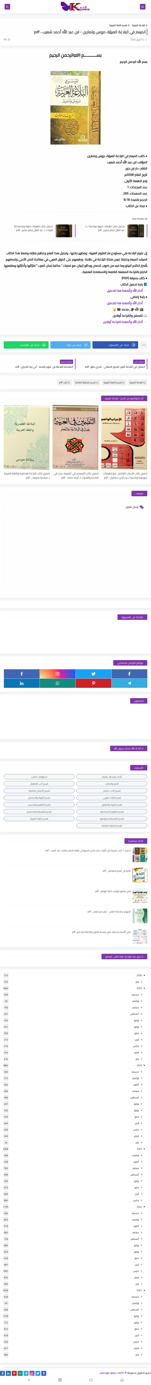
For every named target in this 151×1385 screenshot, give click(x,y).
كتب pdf (63, 382)
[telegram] (129, 683)
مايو (136, 1033)
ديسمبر (135, 994)
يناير (137, 981)
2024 (139, 1065)
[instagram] (58, 673)
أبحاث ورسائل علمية (112, 777)
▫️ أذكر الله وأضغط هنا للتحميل (127, 290)
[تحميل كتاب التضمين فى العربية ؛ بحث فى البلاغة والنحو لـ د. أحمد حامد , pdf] (75, 437)
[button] (115, 345)
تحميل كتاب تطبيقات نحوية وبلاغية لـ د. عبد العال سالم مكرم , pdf (105, 228)
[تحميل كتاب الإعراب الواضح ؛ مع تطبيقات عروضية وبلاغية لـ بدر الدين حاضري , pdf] (124, 437)
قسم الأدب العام (112, 790)
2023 (139, 1149)
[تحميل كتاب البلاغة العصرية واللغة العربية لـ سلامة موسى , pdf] (27, 437)
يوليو (136, 1020)
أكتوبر (136, 1084)
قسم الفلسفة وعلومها (112, 818)
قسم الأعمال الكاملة (39, 790)
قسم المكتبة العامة (85, 382)
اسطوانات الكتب (39, 777)
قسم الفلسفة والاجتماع (39, 811)
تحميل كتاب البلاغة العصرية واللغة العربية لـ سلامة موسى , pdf (27, 475)
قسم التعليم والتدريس (39, 804)
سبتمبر (135, 1007)
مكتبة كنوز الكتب (107, 1373)
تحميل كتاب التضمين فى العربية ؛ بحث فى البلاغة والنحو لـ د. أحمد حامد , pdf (76, 475)
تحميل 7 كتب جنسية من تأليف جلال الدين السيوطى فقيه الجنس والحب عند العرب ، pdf (88, 850)
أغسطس (134, 1014)
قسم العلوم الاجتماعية (112, 811)
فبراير (136, 1052)
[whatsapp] (58, 683)
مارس (136, 1046)
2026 (139, 975)
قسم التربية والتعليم (112, 804)
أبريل (137, 1039)
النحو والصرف (112, 783)
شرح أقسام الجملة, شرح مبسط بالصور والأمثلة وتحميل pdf (101, 932)
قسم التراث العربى (112, 797)
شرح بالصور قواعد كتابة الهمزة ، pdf (113, 891)
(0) (5, 39)
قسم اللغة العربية (118, 25)
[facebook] (129, 673)
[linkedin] (22, 683)
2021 (139, 1290)
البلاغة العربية (138, 25)
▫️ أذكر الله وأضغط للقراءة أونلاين (125, 322)
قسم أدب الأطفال (39, 783)
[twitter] (93, 673)
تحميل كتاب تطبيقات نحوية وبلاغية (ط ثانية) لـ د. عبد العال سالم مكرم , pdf (33, 228)
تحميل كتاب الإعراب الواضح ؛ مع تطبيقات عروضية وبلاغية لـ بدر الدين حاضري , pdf (125, 475)
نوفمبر (135, 1001)
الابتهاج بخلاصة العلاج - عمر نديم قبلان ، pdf (109, 911)
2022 (139, 1206)
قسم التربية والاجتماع (39, 797)
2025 (139, 988)
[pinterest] (93, 683)
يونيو (136, 1026)
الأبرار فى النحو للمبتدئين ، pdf (117, 871)
